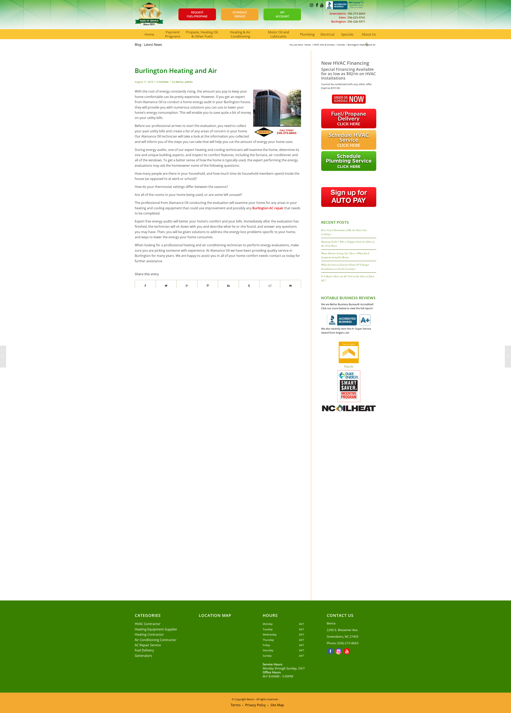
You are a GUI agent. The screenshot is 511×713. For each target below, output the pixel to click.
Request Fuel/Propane (197, 14)
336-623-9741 (356, 17)
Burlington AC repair (267, 208)
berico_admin (184, 82)
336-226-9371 (356, 21)
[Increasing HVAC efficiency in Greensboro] (3, 357)
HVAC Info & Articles (324, 44)
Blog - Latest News (148, 44)
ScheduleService (240, 14)
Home (308, 44)
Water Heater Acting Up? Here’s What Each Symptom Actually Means (345, 255)
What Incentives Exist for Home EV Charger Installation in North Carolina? (345, 266)
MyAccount (282, 14)
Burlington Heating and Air (176, 70)
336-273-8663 (356, 13)
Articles (341, 44)
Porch (348, 366)
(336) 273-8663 (347, 643)
